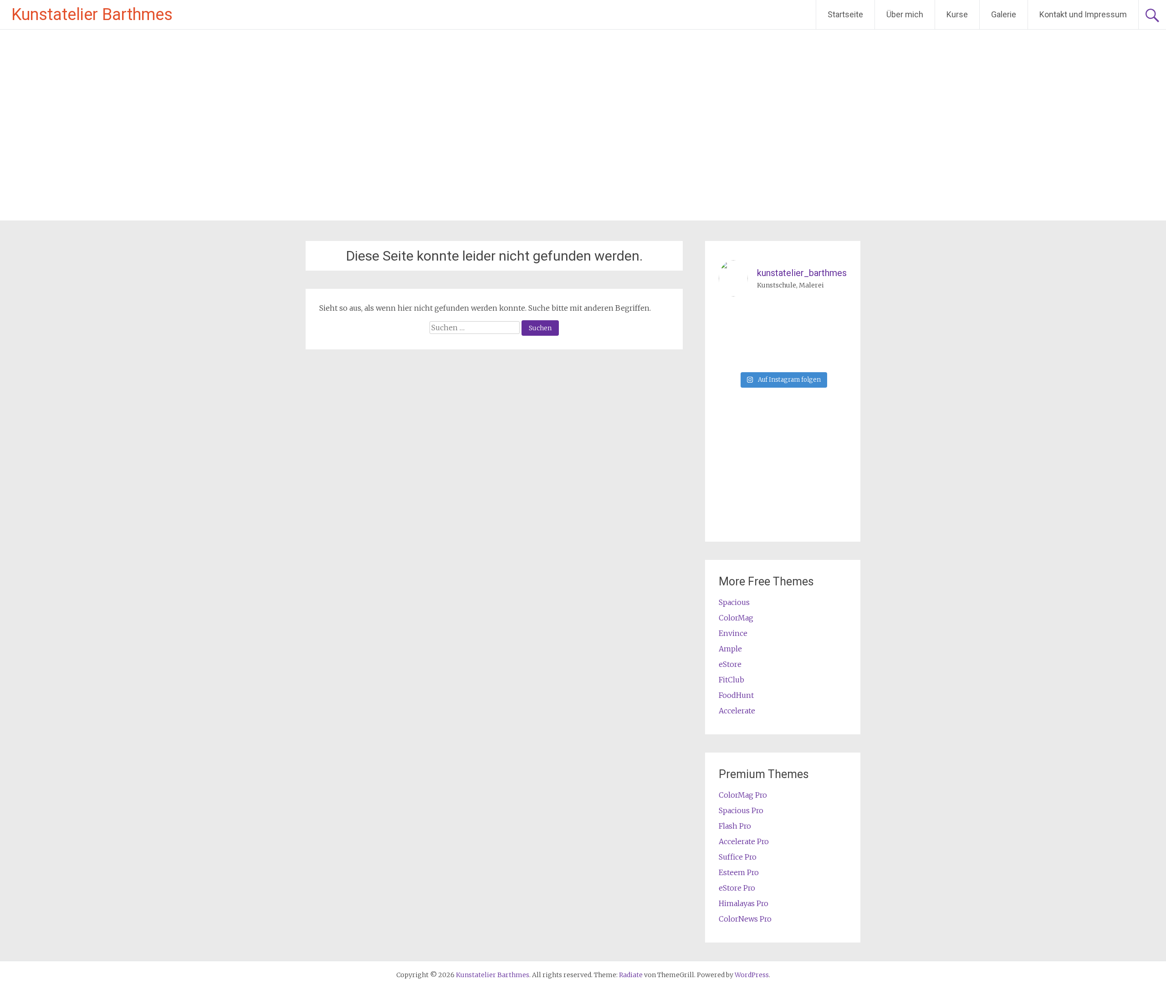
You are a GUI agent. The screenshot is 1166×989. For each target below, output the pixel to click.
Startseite (845, 14)
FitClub (731, 679)
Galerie (1003, 14)
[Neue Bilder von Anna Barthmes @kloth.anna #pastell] (799, 336)
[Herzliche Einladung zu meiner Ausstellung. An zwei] (766, 356)
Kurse (957, 14)
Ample (730, 648)
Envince (733, 633)
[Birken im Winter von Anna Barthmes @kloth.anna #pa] (799, 315)
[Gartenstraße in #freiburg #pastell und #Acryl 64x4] (766, 336)
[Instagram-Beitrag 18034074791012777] (733, 356)
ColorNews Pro (745, 918)
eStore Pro (737, 887)
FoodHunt (736, 695)
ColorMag (736, 617)
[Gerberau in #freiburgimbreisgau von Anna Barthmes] (733, 336)
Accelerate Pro (744, 841)
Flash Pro (735, 825)
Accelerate (737, 710)
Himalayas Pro (743, 903)
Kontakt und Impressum (1083, 14)
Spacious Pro (741, 810)
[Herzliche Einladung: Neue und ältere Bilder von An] (832, 336)
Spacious (734, 602)
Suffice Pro (738, 856)
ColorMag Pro (743, 794)
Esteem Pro (739, 872)
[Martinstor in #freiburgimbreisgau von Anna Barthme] (832, 315)
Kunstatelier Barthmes (92, 14)
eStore (730, 664)
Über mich (904, 14)
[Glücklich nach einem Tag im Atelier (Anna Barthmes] (766, 315)
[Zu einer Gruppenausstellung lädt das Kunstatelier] (733, 315)
